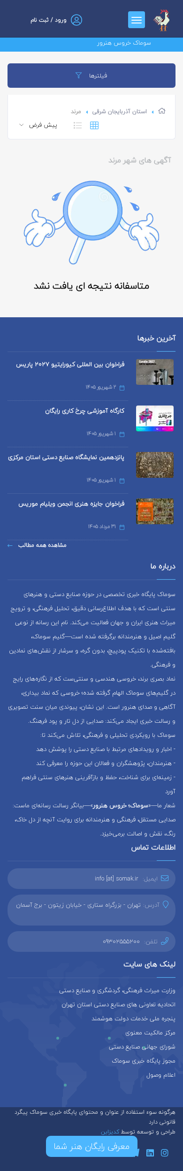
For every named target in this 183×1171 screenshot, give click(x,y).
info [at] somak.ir (116, 878)
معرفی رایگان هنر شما (92, 1146)
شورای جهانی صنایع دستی (142, 1046)
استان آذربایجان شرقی (119, 111)
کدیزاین (111, 1132)
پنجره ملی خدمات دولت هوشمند (133, 1018)
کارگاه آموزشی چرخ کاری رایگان (84, 411)
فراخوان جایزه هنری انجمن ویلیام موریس (71, 503)
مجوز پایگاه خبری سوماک (143, 1061)
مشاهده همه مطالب (41, 545)
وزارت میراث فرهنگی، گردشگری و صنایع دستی (117, 990)
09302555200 (121, 941)
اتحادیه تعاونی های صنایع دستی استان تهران (118, 1004)
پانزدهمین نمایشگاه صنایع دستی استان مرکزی (66, 457)
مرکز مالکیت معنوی (150, 1032)
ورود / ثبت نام (48, 20)
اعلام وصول (160, 1075)
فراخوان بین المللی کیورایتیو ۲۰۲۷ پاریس (70, 364)
